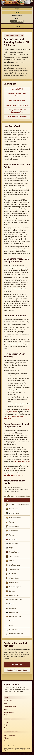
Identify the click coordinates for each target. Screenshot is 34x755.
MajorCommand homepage (13, 475)
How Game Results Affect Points (17, 95)
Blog (5, 728)
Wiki (5, 725)
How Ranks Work (17, 89)
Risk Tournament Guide (21, 462)
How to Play (8, 701)
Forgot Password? (17, 15)
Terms (6, 741)
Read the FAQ (17, 664)
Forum (6, 722)
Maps (5, 703)
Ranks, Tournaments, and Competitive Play (17, 111)
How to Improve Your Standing (17, 105)
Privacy (6, 738)
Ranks (6, 709)
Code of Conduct (9, 735)
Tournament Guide (10, 706)
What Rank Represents (17, 100)
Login (17, 9)
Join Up (17, 12)
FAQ (8, 468)
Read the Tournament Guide (17, 670)
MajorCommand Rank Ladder (17, 117)
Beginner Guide (9, 712)
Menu (18, 26)
